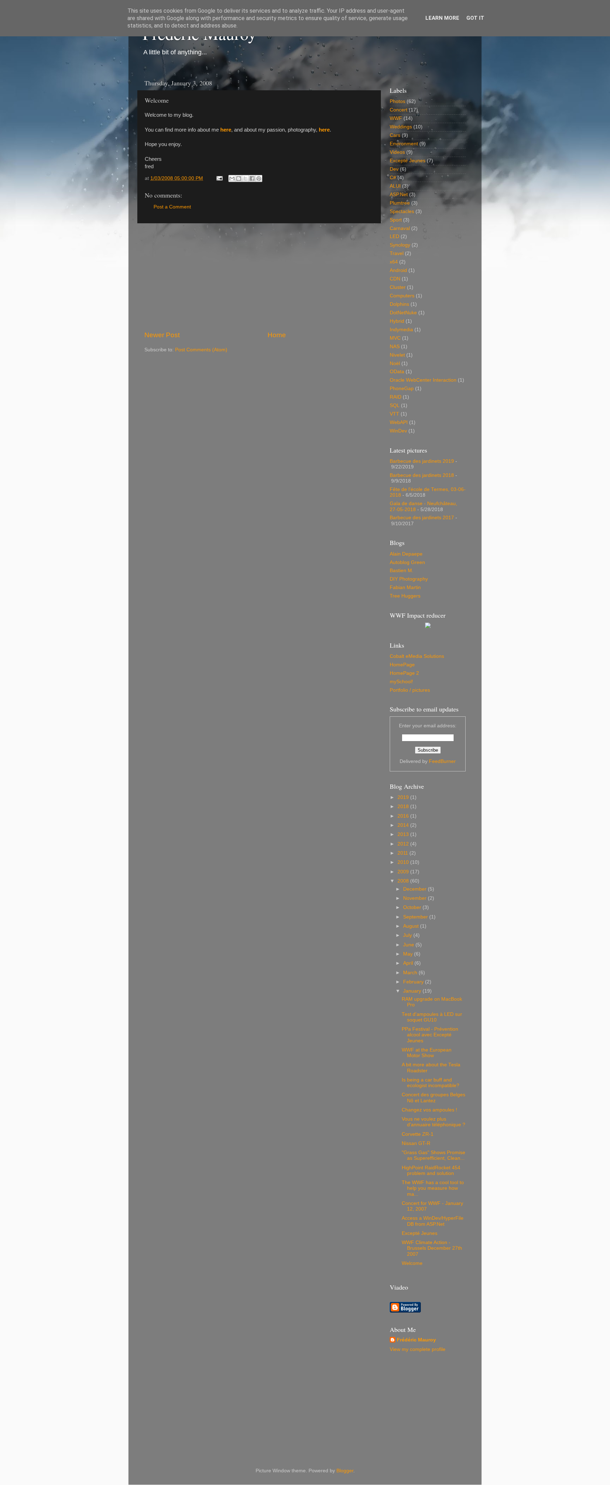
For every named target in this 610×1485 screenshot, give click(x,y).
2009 (403, 871)
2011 (403, 853)
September (416, 917)
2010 (403, 862)
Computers (402, 295)
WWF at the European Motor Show (426, 1052)
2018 (403, 806)
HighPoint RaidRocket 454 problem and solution (431, 1170)
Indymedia (401, 329)
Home (277, 335)
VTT (394, 414)
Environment (404, 143)
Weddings (401, 126)
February (414, 981)
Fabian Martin (405, 587)
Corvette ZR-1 (417, 1134)
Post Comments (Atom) (201, 349)
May (408, 954)
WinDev (398, 431)
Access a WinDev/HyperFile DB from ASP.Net (433, 1221)
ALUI (395, 186)
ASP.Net (399, 194)
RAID (395, 397)
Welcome (412, 1263)
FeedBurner (442, 761)
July (408, 935)
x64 (394, 262)
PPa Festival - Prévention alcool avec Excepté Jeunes (430, 1034)
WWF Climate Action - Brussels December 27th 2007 (432, 1248)
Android (398, 270)
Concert (398, 110)
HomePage (402, 664)
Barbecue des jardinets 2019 (422, 461)
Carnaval (400, 228)
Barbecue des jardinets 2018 (422, 475)
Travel (396, 253)
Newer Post (162, 335)
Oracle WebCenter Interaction (423, 380)
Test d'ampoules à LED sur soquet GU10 (432, 1017)
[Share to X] (245, 178)
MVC (395, 338)
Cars (395, 135)
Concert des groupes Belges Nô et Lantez (433, 1097)
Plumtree (400, 203)
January (413, 991)
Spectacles (402, 211)
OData (397, 371)
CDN (395, 278)
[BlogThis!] (238, 178)
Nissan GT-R (416, 1143)
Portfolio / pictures (410, 690)
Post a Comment (172, 207)
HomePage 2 (404, 673)
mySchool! (401, 681)
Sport (396, 220)
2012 (403, 844)
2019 (403, 797)
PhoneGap (402, 388)
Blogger (344, 1470)
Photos (397, 101)
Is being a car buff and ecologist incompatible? (430, 1082)
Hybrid (397, 321)
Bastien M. (401, 570)
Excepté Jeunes (407, 160)
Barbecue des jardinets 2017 (422, 517)
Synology (400, 245)
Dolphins (399, 304)
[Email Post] (219, 178)
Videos (397, 152)
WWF (396, 118)
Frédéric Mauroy (416, 1339)
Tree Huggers (405, 596)
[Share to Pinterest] (258, 178)
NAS (395, 346)
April (408, 963)
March (411, 972)
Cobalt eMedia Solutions (417, 656)
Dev (394, 169)
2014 (403, 825)
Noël (395, 363)
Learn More (442, 18)
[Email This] (231, 178)
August (411, 926)
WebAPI (399, 422)
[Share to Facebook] (252, 178)
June (409, 944)
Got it (475, 18)
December (415, 889)
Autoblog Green (407, 562)
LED (394, 236)
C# (393, 177)
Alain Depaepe (406, 554)
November (415, 898)
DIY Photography (409, 579)
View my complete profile (417, 1349)
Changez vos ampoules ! (429, 1110)
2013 (403, 834)
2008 (403, 881)
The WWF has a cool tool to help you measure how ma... (433, 1188)
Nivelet (397, 355)
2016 (403, 816)
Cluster (398, 287)
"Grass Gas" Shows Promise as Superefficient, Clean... (433, 1155)
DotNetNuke (403, 312)
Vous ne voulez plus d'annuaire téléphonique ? (433, 1121)
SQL (395, 405)
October (413, 907)
